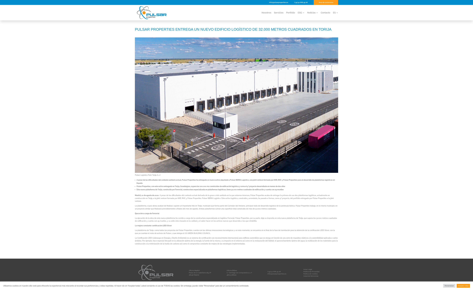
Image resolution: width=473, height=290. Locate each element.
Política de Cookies (310, 274)
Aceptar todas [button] (463, 286)
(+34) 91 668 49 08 (301, 2)
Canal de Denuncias (310, 276)
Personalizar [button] (449, 286)
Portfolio (290, 13)
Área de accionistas (326, 2)
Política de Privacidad (311, 272)
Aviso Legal (307, 269)
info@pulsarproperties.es (278, 2)
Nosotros (266, 13)
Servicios (278, 13)
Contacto (325, 13)
